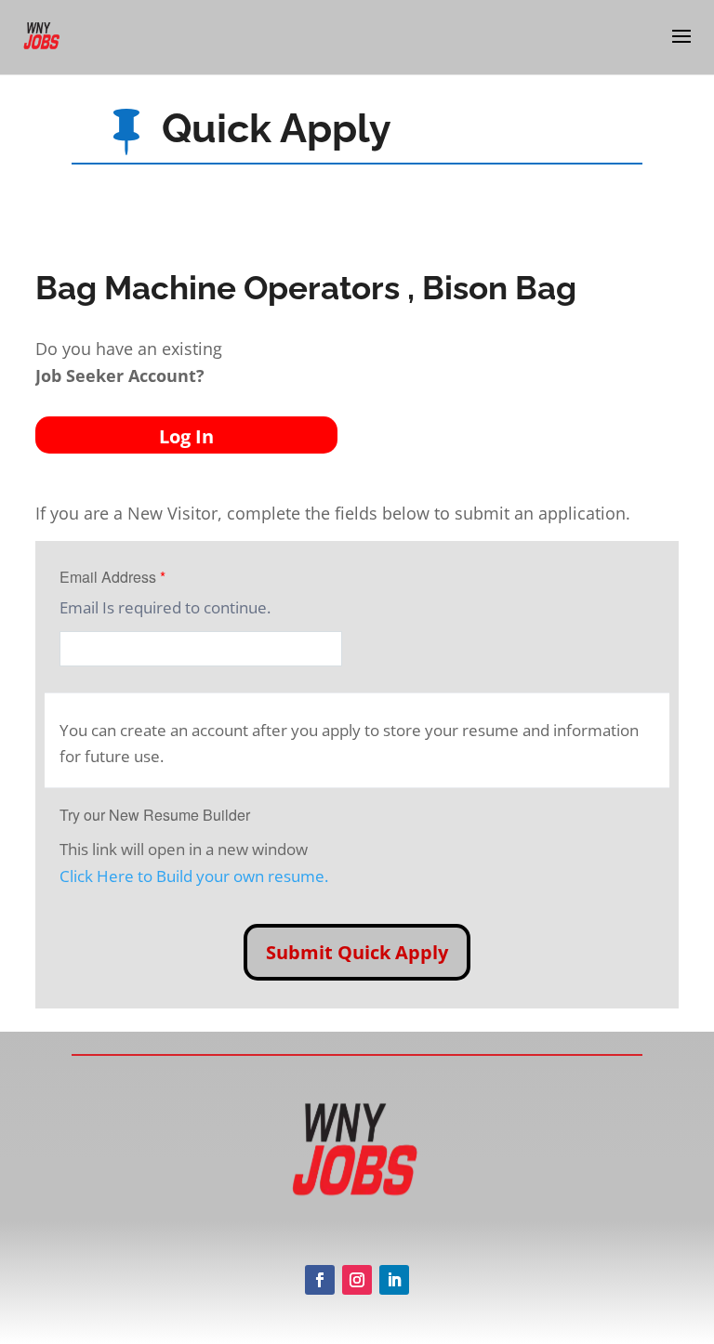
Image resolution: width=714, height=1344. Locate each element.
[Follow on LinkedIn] (394, 1280)
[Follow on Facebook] (320, 1280)
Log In (186, 436)
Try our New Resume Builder (155, 814)
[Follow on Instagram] (357, 1280)
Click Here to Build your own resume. (194, 876)
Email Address (112, 576)
